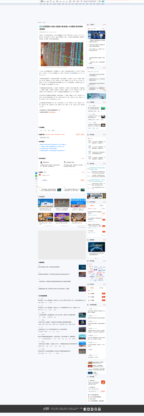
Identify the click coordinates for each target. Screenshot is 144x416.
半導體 (92, 300)
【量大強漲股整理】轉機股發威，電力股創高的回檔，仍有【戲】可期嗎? (72, 190)
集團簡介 (56, 408)
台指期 (70, 73)
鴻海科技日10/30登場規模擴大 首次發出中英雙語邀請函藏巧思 (62, 209)
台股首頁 (77, 134)
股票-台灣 (93, 221)
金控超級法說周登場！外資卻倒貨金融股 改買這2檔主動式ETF (52, 150)
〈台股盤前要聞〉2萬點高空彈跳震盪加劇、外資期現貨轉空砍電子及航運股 (48, 190)
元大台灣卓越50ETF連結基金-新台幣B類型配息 (95, 218)
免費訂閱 (103, 391)
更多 (104, 28)
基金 (60, 1)
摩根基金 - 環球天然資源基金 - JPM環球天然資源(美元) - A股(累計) (94, 225)
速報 (63, 4)
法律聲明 (81, 408)
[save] (36, 188)
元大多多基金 (90, 230)
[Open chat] (36, 191)
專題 (91, 4)
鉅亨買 (74, 1)
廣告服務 (60, 408)
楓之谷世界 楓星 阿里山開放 (62, 223)
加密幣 (70, 1)
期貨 (73, 4)
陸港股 (57, 1)
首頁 (44, 1)
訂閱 (81, 1)
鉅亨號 (78, 1)
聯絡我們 (70, 408)
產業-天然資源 (94, 227)
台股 (51, 1)
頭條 (41, 4)
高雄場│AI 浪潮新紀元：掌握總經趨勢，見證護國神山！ (98, 158)
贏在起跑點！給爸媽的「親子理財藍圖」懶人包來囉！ (55, 134)
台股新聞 (44, 22)
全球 (67, 1)
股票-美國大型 (94, 215)
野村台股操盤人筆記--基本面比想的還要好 (48, 148)
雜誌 (94, 4)
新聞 (47, 1)
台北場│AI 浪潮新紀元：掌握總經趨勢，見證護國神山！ (98, 147)
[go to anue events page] (97, 1)
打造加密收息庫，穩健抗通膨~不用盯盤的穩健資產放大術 (98, 152)
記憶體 (92, 293)
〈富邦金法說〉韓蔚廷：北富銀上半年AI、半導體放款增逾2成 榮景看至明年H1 (78, 209)
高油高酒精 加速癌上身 (77, 223)
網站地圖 (77, 408)
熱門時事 (59, 4)
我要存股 (82, 134)
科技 (51, 4)
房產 (80, 4)
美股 (54, 1)
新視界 (87, 4)
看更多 (83, 158)
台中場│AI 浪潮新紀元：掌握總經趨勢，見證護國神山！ (98, 142)
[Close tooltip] (46, 191)
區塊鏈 (76, 4)
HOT (93, 141)
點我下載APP (53, 112)
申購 (104, 219)
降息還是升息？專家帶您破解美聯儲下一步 (50, 110)
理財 (83, 4)
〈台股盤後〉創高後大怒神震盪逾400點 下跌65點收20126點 (52, 146)
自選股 (102, 4)
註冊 (103, 1)
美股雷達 (94, 105)
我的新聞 (98, 4)
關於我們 (52, 408)
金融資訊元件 (65, 408)
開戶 (104, 213)
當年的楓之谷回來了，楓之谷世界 (45, 223)
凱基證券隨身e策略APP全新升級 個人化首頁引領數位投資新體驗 (45, 209)
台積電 (92, 297)
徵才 (73, 408)
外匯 (64, 1)
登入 (101, 1)
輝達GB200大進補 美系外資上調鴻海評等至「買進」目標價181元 (53, 144)
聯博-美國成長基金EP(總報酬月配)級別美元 (95, 212)
